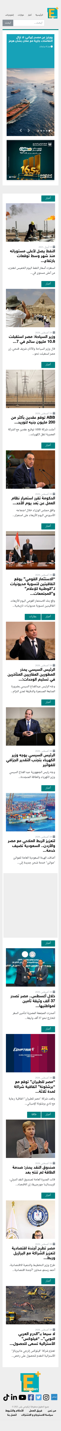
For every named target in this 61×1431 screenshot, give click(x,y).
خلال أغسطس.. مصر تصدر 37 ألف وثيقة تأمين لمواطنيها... (33, 1001)
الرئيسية (39, 15)
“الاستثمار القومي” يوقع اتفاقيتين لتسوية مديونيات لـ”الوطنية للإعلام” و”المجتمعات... (32, 586)
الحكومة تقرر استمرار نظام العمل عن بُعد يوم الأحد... (33, 501)
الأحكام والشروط (14, 1410)
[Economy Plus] (52, 13)
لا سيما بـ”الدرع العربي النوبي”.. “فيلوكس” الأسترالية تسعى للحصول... (32, 1339)
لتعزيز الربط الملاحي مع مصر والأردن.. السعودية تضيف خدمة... (31, 846)
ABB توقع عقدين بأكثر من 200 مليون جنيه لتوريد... (33, 420)
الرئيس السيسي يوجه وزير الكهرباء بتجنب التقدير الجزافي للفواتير (30, 760)
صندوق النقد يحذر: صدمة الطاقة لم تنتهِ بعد (34, 1170)
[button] (29, 131)
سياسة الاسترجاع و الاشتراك (37, 1415)
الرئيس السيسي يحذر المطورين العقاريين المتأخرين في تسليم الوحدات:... (31, 674)
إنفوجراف (9, 15)
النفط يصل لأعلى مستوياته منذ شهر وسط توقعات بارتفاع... (32, 256)
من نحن (52, 1410)
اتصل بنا (12, 1415)
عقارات (33, 616)
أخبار (30, 15)
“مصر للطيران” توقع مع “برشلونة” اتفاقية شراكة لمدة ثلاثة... (34, 1087)
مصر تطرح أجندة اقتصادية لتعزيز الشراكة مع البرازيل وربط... (33, 1253)
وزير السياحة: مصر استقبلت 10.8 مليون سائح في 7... (32, 339)
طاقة (34, 1114)
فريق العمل (35, 1410)
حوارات (21, 15)
